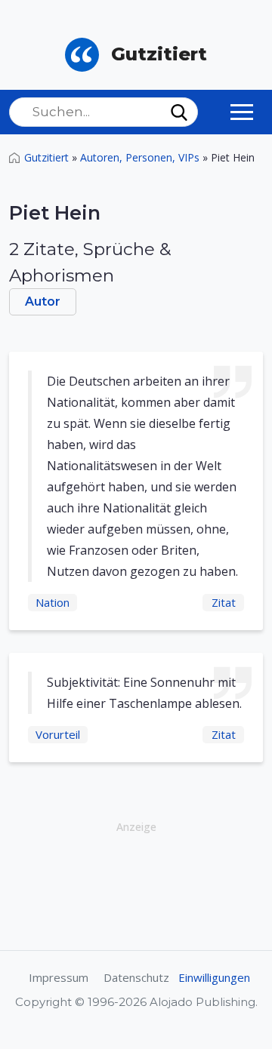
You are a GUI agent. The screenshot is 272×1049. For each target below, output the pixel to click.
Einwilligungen (214, 977)
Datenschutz (136, 977)
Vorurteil (58, 734)
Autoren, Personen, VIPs (139, 157)
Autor (42, 301)
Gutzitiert (46, 157)
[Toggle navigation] (242, 111)
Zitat (224, 602)
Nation (53, 602)
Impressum (58, 977)
